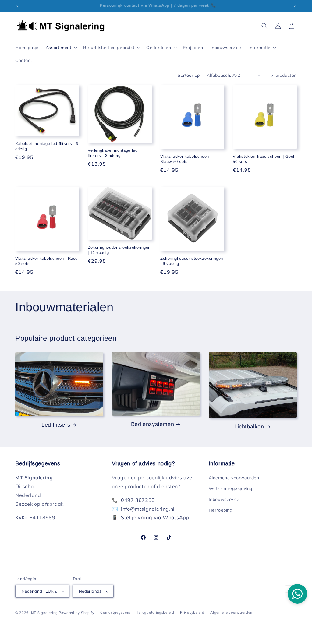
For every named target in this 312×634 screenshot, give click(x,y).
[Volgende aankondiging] (294, 6)
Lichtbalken (249, 427)
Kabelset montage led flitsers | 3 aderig (46, 146)
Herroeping (220, 510)
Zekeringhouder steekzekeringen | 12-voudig (119, 250)
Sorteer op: (189, 75)
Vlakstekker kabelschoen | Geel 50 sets (263, 159)
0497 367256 (138, 500)
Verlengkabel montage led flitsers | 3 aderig (112, 153)
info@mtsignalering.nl (148, 509)
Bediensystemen (152, 424)
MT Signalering (44, 613)
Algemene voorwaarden (234, 478)
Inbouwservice (224, 499)
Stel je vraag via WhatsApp (155, 517)
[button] (61, 47)
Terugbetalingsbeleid (155, 612)
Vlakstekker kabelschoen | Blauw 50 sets (185, 159)
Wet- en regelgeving (230, 488)
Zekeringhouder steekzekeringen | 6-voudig (191, 261)
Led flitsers (55, 425)
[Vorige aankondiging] (17, 6)
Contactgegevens (115, 612)
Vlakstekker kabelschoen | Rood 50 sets (46, 261)
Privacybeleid (192, 612)
